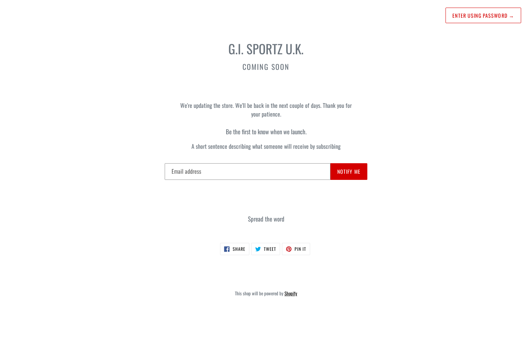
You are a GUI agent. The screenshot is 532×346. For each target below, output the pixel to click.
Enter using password (483, 15)
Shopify (290, 293)
